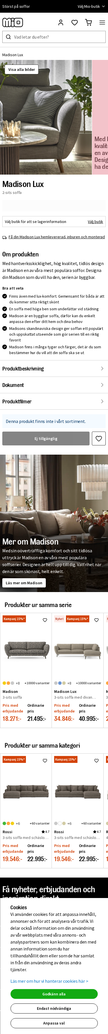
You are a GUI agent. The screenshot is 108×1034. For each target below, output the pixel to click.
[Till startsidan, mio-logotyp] (12, 22)
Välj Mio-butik (89, 6)
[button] (46, 117)
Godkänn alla (54, 994)
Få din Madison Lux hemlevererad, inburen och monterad (57, 236)
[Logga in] (61, 22)
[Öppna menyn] (102, 22)
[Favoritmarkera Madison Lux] (99, 438)
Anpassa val (54, 1023)
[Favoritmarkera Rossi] (45, 760)
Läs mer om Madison (24, 582)
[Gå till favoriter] (74, 22)
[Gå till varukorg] (88, 22)
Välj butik (95, 221)
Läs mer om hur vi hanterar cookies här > (49, 981)
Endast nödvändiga (54, 1008)
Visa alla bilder (21, 69)
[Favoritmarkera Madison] (45, 620)
